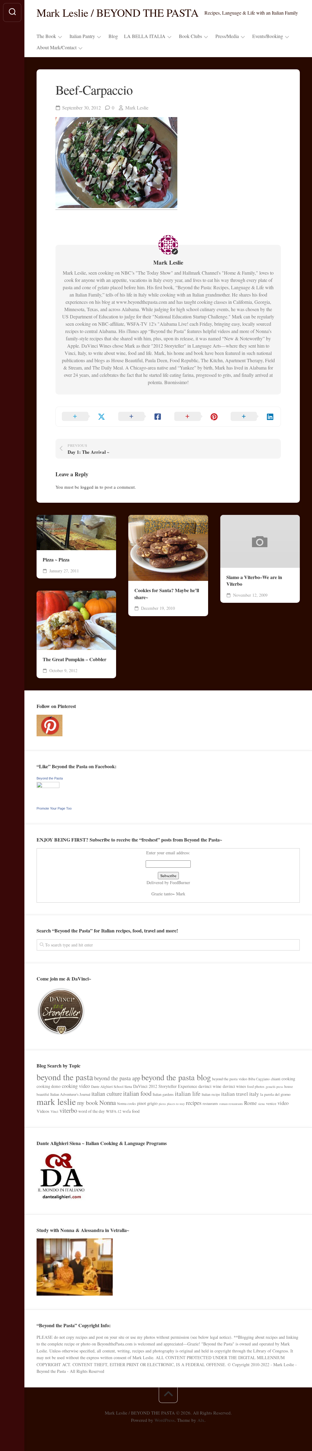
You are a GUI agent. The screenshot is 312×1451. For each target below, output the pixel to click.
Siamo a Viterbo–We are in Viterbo (254, 581)
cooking (288, 1078)
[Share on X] (84, 416)
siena (261, 1104)
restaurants (210, 1103)
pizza (162, 1104)
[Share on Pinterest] (196, 416)
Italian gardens (163, 1094)
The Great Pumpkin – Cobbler (74, 659)
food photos (255, 1086)
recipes (193, 1102)
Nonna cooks (126, 1103)
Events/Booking (267, 36)
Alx (200, 1420)
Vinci (54, 1111)
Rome (250, 1102)
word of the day (91, 1111)
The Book (46, 36)
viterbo (68, 1110)
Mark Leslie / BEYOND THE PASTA (117, 12)
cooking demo (49, 1086)
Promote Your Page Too (54, 808)
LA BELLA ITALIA (144, 36)
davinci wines (234, 1086)
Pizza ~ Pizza (56, 559)
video (283, 1103)
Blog (113, 36)
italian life (187, 1093)
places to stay (176, 1104)
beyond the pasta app (117, 1078)
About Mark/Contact (56, 47)
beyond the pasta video (229, 1078)
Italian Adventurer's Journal (70, 1094)
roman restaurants (231, 1104)
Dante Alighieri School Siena (111, 1086)
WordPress (164, 1420)
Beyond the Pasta (50, 778)
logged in (89, 487)
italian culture (106, 1093)
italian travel (234, 1093)
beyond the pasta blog (176, 1077)
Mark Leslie (136, 107)
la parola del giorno (275, 1094)
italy (254, 1093)
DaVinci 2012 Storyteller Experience (165, 1086)
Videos (43, 1111)
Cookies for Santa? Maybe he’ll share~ (166, 594)
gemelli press (274, 1087)
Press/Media (227, 36)
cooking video (76, 1086)
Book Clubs (190, 36)
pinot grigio (147, 1103)
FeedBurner (180, 882)
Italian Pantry (82, 36)
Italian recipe (211, 1094)
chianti (275, 1078)
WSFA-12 (113, 1111)
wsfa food (131, 1111)
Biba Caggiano (259, 1079)
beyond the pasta (65, 1077)
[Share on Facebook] (140, 416)
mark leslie (56, 1101)
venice (271, 1103)
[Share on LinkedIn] (253, 416)
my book (87, 1103)
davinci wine (210, 1086)
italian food (137, 1093)
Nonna (107, 1102)
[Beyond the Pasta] (48, 786)
